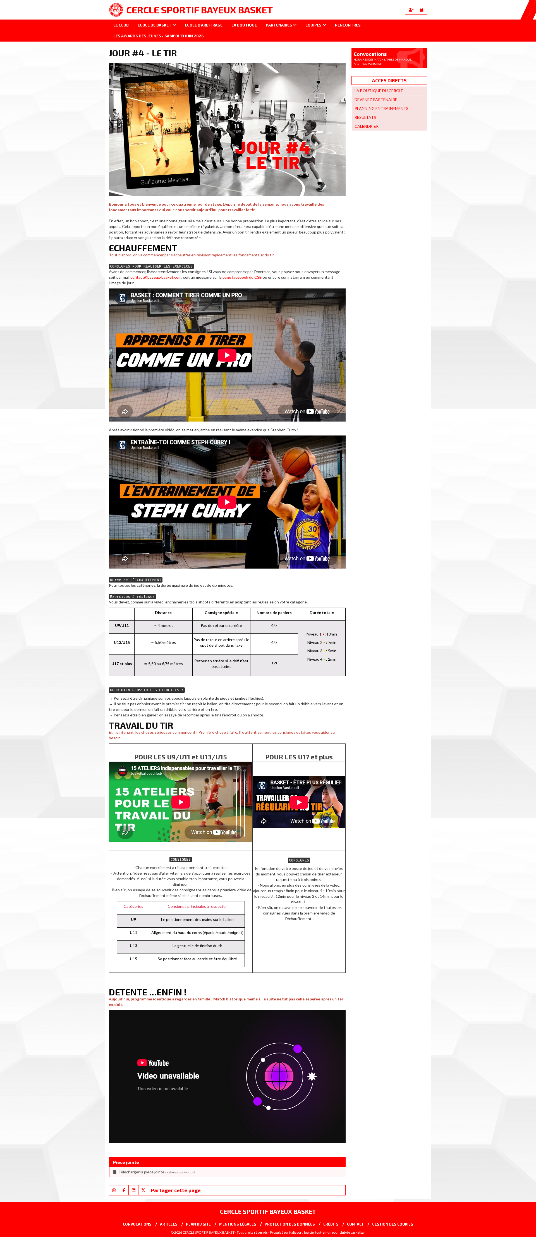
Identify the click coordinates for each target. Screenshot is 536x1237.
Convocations (137, 1224)
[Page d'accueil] (116, 10)
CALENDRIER (367, 126)
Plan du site (198, 1224)
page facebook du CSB (242, 277)
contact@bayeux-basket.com (155, 277)
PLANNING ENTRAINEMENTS (381, 108)
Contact (355, 1224)
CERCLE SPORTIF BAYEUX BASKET (199, 9)
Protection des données (290, 1224)
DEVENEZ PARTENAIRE (376, 99)
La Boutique (244, 25)
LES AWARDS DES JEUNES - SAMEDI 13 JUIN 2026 (158, 35)
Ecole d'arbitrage (203, 25)
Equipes (313, 25)
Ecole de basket (154, 25)
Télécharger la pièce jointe (156, 1171)
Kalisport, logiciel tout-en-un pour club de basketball (327, 1232)
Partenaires (279, 25)
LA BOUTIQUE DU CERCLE (379, 90)
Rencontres (348, 25)
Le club (121, 25)
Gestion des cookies (392, 1224)
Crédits (331, 1224)
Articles (169, 1224)
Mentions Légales (237, 1224)
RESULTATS (365, 117)
